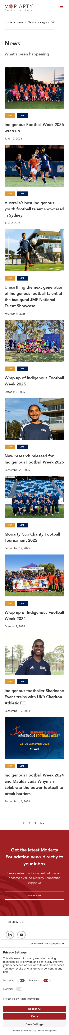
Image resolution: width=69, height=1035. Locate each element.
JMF (22, 115)
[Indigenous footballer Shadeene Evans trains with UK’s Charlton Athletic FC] (34, 673)
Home (8, 22)
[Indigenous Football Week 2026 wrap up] (34, 103)
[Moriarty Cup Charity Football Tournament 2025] (34, 513)
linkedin (10, 935)
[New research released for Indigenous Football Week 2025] (34, 435)
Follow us (14, 922)
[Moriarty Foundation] (19, 8)
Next (43, 823)
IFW (10, 115)
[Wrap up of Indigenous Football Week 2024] (34, 591)
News (19, 22)
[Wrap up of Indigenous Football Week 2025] (34, 357)
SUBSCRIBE (34, 895)
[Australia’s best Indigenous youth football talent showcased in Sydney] (34, 185)
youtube (21, 935)
